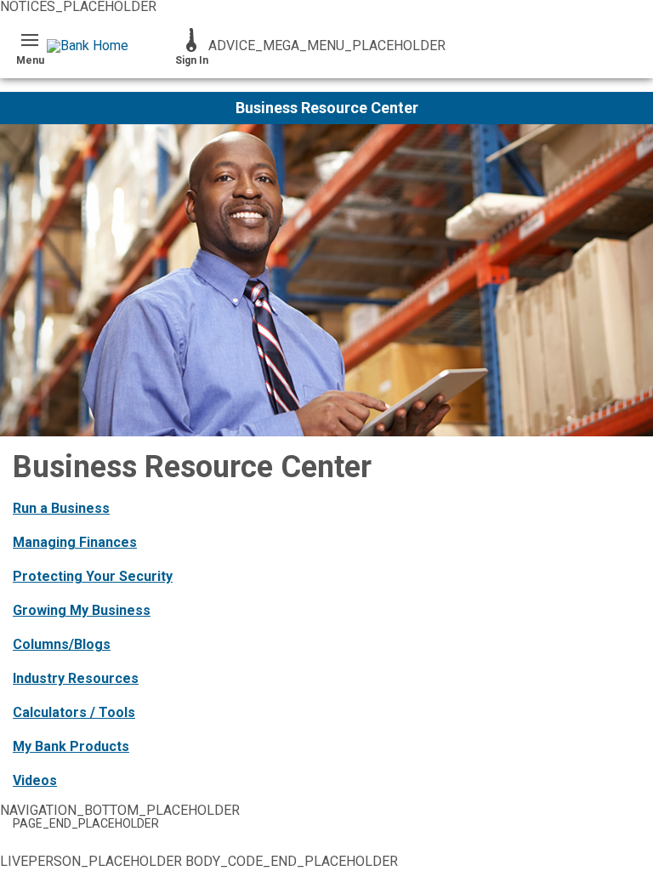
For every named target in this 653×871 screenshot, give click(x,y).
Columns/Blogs (62, 644)
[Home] (110, 46)
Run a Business (61, 508)
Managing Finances (75, 542)
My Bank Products (71, 746)
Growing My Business (81, 610)
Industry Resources (76, 678)
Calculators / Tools (74, 712)
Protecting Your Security (93, 576)
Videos (35, 780)
